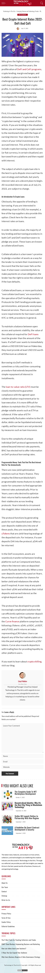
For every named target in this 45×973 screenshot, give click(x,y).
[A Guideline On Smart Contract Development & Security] (7, 830)
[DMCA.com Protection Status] (22, 970)
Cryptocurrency (22, 14)
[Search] (41, 3)
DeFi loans (33, 334)
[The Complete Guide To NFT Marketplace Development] (7, 794)
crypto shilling (34, 661)
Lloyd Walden (22, 681)
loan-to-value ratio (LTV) (18, 386)
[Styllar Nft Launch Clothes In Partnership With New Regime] (7, 819)
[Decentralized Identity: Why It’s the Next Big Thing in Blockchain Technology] (7, 806)
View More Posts (22, 684)
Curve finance (12, 621)
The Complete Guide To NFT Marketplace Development (26, 792)
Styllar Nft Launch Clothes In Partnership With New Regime (27, 817)
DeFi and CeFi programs (29, 69)
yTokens (6, 533)
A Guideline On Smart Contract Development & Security (27, 828)
